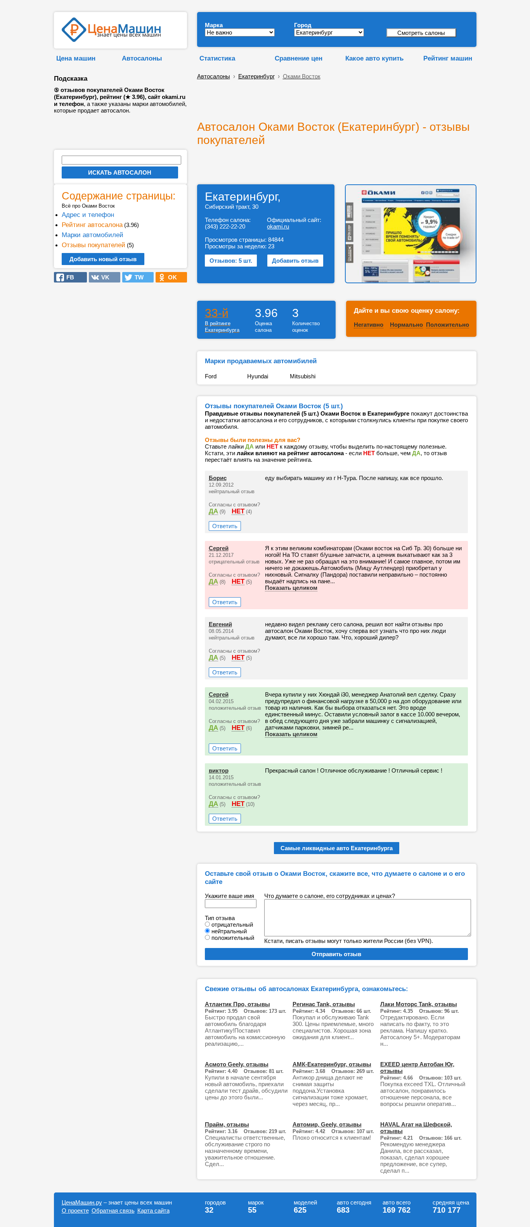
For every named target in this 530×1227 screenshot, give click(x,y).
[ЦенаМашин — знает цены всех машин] (111, 39)
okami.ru (278, 226)
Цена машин (75, 58)
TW (137, 277)
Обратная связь (113, 1210)
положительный (232, 937)
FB (68, 277)
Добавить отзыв (295, 260)
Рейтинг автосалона (92, 225)
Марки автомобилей (92, 235)
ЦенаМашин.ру (82, 1202)
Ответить (224, 526)
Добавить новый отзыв (103, 259)
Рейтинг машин (447, 58)
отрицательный (232, 924)
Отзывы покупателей (93, 245)
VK (103, 277)
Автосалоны (142, 58)
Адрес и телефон (88, 214)
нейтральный (229, 931)
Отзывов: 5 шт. (231, 260)
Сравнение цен (298, 58)
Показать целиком (291, 587)
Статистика (217, 58)
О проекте (75, 1210)
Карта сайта (153, 1210)
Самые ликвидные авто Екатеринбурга (337, 848)
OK (170, 277)
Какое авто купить (374, 58)
